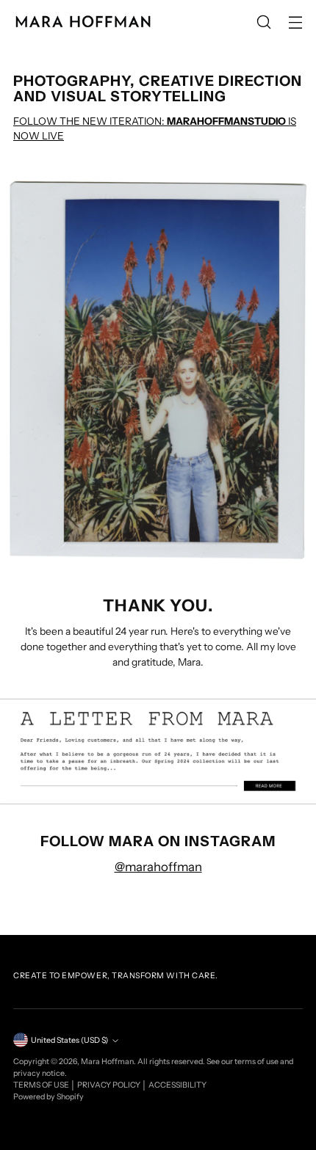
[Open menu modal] (295, 22)
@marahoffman (158, 866)
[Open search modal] (263, 22)
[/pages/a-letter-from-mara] (158, 751)
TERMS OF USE (42, 1085)
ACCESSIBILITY (177, 1085)
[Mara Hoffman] (83, 22)
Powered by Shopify (48, 1097)
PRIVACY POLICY (109, 1085)
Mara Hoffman (107, 1061)
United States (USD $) (69, 1040)
